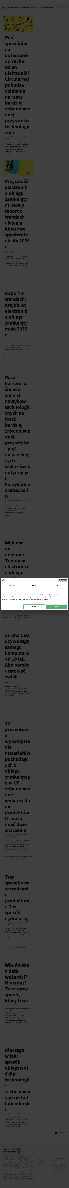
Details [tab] (34, 585)
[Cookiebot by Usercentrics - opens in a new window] (59, 580)
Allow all (56, 606)
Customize (33, 606)
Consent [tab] (12, 585)
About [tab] (57, 585)
